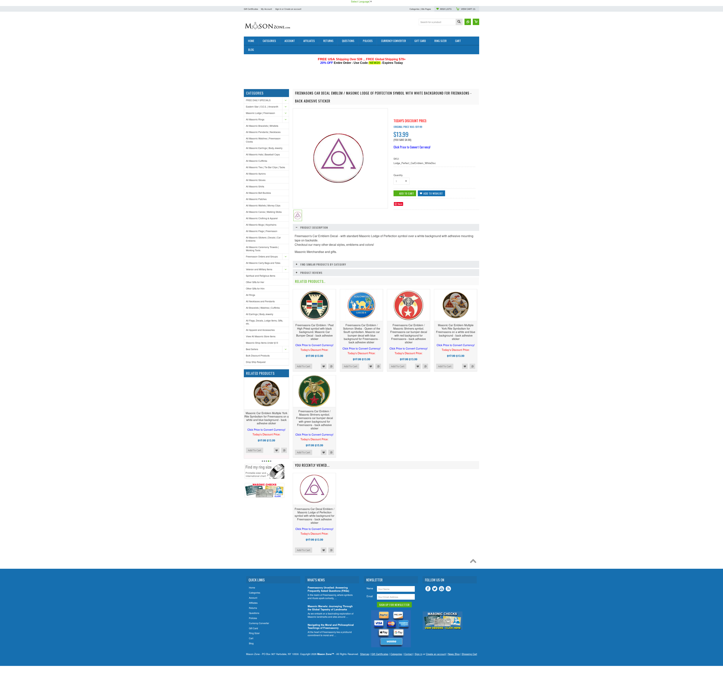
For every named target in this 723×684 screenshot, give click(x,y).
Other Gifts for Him (255, 288)
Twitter (434, 588)
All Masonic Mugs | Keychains (261, 224)
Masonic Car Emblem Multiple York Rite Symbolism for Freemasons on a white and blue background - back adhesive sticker (455, 335)
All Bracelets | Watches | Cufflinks (263, 307)
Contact (408, 654)
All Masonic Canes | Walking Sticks (264, 211)
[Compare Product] (467, 22)
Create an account (292, 8)
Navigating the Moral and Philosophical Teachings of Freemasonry (331, 626)
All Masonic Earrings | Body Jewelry (264, 148)
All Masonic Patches (256, 199)
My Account (266, 8)
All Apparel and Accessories (260, 329)
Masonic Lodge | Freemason (260, 113)
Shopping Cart (469, 654)
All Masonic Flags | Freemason (261, 231)
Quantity (398, 175)
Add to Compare (284, 453)
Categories (396, 654)
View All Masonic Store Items (260, 336)
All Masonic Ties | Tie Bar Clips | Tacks (265, 167)
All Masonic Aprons (256, 173)
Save (400, 203)
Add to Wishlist (276, 453)
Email (370, 596)
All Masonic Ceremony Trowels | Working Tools (262, 248)
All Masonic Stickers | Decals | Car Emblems (263, 239)
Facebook (428, 588)
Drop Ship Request (255, 361)
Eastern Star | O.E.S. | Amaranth (262, 106)
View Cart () (468, 8)
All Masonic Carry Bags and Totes (263, 262)
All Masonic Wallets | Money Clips (263, 205)
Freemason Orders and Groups (262, 256)
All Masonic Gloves (255, 180)
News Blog (454, 654)
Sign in (278, 8)
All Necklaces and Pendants (260, 301)
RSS (448, 588)
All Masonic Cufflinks (256, 160)
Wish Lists (445, 8)
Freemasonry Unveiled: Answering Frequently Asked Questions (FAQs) (328, 589)
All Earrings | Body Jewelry (259, 314)
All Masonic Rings (255, 119)
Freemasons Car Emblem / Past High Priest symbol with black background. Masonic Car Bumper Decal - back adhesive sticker (314, 335)
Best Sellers (252, 349)
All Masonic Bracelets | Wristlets (262, 125)
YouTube (441, 588)
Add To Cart (254, 453)
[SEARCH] (459, 22)
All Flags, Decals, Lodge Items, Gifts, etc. (264, 322)
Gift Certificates (251, 8)
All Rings (250, 294)
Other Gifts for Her (255, 282)
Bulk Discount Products (258, 355)
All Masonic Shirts (255, 186)
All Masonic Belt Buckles (258, 192)
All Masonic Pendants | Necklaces (263, 132)
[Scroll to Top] (474, 562)
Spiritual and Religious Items (260, 275)
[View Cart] (476, 22)
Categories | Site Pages (420, 8)
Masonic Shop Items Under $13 (262, 342)
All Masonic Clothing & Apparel (262, 218)
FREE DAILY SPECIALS (258, 100)
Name (370, 588)
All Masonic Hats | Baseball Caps (263, 154)
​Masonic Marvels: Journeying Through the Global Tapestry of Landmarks (330, 608)
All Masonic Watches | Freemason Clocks (263, 140)
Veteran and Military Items (259, 269)
